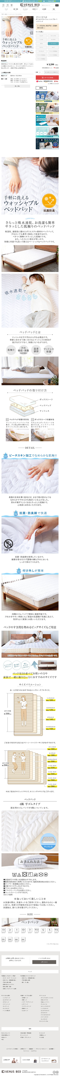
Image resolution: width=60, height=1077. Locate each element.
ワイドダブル (18, 14)
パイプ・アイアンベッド (27, 1002)
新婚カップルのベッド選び (8, 975)
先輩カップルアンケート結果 (9, 988)
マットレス (25, 10)
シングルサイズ (44, 1008)
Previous (4, 33)
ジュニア (41, 35)
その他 (42, 1037)
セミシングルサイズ (45, 1006)
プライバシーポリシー (41, 1048)
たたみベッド (25, 1010)
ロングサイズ (6, 1008)
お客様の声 (6, 1059)
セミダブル (53, 39)
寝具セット (43, 1035)
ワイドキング (41, 51)
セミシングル (53, 35)
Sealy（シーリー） (45, 1002)
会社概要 (44, 10)
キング (53, 47)
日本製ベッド (25, 997)
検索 (57, 5)
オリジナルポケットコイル (47, 997)
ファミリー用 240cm (41, 55)
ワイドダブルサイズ (45, 1014)
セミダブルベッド (7, 999)
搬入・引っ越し (25, 982)
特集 (53, 10)
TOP (2, 14)
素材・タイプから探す (26, 995)
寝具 (6, 14)
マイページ (26, 1051)
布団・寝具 (15, 10)
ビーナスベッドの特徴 (12, 1048)
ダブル (41, 43)
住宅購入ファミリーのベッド (28, 975)
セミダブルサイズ (45, 1010)
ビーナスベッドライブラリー (45, 1060)
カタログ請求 (26, 1059)
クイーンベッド (6, 1004)
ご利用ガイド (35, 10)
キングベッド (6, 1006)
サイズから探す (6, 995)
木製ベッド (24, 999)
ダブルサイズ (44, 1012)
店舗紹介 (31, 1048)
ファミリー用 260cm (53, 55)
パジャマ (42, 1033)
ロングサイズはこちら (53, 944)
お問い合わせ (44, 962)
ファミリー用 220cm (53, 51)
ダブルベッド (6, 1002)
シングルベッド (6, 997)
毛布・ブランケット (26, 1037)
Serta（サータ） (45, 999)
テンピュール (44, 1004)
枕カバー (4, 1037)
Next (30, 33)
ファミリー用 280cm (41, 58)
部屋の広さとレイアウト (8, 984)
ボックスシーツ (6, 1033)
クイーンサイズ (44, 1017)
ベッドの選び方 (6, 1010)
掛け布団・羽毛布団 (26, 1033)
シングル (41, 39)
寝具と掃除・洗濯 (7, 986)
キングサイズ (44, 1019)
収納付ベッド (25, 1008)
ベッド (6, 10)
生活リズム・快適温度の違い (9, 980)
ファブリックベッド (26, 1006)
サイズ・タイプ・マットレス (9, 978)
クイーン (41, 47)
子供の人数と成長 (7, 982)
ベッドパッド (11, 14)
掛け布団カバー (6, 1035)
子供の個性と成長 (26, 980)
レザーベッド (25, 1004)
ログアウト (34, 1051)
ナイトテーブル (44, 1021)
